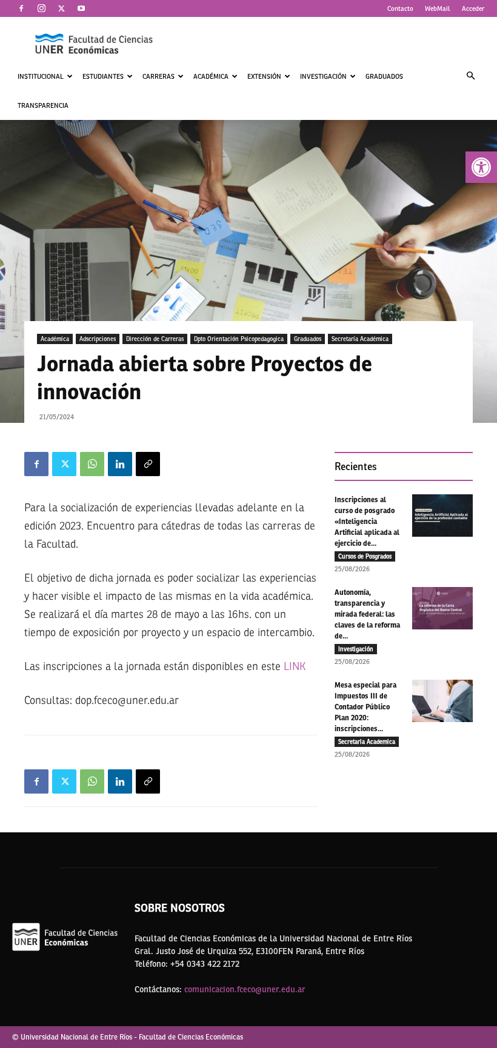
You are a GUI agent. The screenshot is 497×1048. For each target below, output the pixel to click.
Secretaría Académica (360, 338)
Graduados (384, 76)
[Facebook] (21, 8)
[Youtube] (81, 8)
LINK (294, 666)
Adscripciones (97, 338)
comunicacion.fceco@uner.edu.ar (244, 989)
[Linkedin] (120, 464)
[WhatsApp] (92, 464)
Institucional (41, 76)
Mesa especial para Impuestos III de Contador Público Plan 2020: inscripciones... (365, 707)
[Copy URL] (148, 464)
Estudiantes (103, 76)
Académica (210, 76)
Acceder (473, 8)
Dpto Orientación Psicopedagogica (239, 338)
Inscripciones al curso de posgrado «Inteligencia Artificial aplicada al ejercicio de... (367, 522)
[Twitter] (61, 8)
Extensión (264, 76)
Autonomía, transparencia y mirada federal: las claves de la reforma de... (367, 614)
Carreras (158, 76)
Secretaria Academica (366, 741)
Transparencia (43, 105)
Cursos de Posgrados (365, 556)
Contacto (400, 8)
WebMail (437, 8)
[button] (481, 167)
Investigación (323, 76)
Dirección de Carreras (155, 338)
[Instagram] (41, 8)
